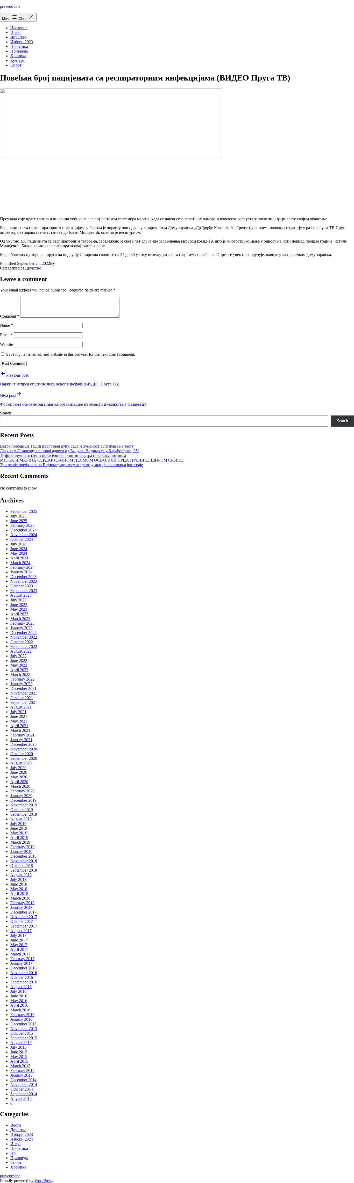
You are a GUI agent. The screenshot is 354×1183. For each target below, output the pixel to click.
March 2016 (20, 1010)
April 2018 (19, 893)
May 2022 (18, 665)
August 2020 (21, 763)
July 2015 (18, 1047)
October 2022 (21, 642)
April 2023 (19, 614)
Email (6, 335)
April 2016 (19, 1005)
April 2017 (19, 949)
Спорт (16, 65)
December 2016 (23, 968)
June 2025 (18, 521)
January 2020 (21, 795)
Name (6, 325)
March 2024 (20, 562)
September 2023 (23, 590)
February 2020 (22, 791)
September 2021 (23, 702)
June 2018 (18, 884)
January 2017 (21, 963)
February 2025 (22, 525)
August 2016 (21, 986)
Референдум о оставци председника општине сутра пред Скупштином (63, 455)
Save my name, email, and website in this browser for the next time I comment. (70, 354)
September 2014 (23, 1094)
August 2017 (21, 931)
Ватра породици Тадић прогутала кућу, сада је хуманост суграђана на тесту (67, 446)
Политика (19, 46)
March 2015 (20, 1066)
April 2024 (19, 558)
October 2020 (21, 753)
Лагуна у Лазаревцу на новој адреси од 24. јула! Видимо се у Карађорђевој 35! (69, 451)
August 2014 (21, 1098)
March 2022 (20, 674)
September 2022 (23, 646)
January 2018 (21, 907)
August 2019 (21, 819)
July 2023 (18, 600)
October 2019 (21, 809)
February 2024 (22, 567)
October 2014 (21, 1089)
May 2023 (18, 609)
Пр (13, 1153)
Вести (15, 1125)
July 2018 (18, 879)
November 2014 (23, 1084)
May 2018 (18, 889)
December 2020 (23, 744)
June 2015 (18, 1052)
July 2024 (18, 544)
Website (6, 344)
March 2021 (20, 730)
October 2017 (21, 921)
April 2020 (19, 781)
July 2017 (18, 935)
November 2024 (23, 534)
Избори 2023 (21, 42)
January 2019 (21, 851)
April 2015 (19, 1061)
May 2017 (18, 945)
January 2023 (21, 628)
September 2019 (23, 814)
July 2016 (18, 991)
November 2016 (23, 972)
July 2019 (18, 823)
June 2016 (18, 996)
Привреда (19, 51)
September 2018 (23, 870)
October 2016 (21, 977)
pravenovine (10, 6)
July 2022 (18, 656)
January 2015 (21, 1075)
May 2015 (18, 1056)
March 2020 (20, 786)
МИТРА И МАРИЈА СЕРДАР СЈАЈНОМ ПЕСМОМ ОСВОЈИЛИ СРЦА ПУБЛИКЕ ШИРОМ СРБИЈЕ (91, 460)
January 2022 (21, 684)
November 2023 (23, 581)
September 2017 (23, 926)
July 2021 (18, 712)
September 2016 (23, 982)
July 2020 (18, 767)
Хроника (18, 56)
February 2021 (22, 735)
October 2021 (21, 698)
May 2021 (18, 721)
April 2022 (19, 670)
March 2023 (20, 618)
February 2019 (22, 847)
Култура (17, 60)
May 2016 (18, 1000)
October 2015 (21, 1033)
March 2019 (20, 842)
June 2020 (18, 772)
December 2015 (23, 1024)
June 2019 (18, 828)
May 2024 (18, 553)
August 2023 (21, 595)
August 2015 (21, 1042)
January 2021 (21, 739)
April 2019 (19, 837)
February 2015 (22, 1070)
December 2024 (23, 530)
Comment (9, 316)
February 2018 (22, 903)
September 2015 (23, 1038)
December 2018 (23, 856)
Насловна (18, 28)
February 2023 (22, 623)
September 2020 (23, 758)
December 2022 (23, 632)
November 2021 (23, 693)
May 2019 (18, 833)
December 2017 (23, 912)
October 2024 (21, 539)
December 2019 (23, 800)
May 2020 (18, 777)
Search (5, 413)
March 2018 (20, 898)
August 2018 (21, 875)
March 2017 (20, 954)
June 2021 (18, 716)
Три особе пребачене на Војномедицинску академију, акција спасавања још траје (71, 465)
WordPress (43, 1180)
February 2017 (22, 958)
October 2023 (21, 586)
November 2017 (23, 917)
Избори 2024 (21, 1139)
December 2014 (23, 1080)
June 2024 (18, 548)
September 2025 (23, 511)
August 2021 (21, 707)
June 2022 (18, 660)
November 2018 (23, 861)
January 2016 (21, 1019)
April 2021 (19, 726)
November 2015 (23, 1028)
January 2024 (21, 572)
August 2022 (21, 651)
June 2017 (18, 940)
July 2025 (18, 516)
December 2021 (23, 688)
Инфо (15, 32)
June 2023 (18, 604)
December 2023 (23, 576)
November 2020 (23, 749)
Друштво (18, 37)
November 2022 (23, 637)
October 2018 (21, 865)
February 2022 (22, 679)
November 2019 (23, 805)
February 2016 (22, 1014)
